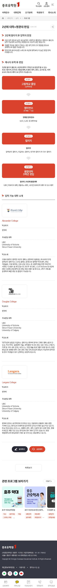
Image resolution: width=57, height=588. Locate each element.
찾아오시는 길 (34, 567)
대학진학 (17, 12)
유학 (17, 18)
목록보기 (28, 468)
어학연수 (5, 12)
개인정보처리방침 (8, 567)
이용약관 (22, 567)
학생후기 (40, 12)
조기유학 (28, 12)
